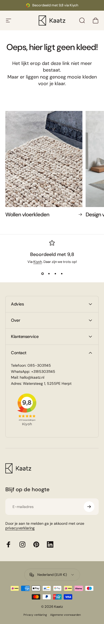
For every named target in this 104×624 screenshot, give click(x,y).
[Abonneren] (89, 506)
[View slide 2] (49, 273)
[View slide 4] (61, 273)
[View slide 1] (42, 273)
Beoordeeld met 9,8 (52, 254)
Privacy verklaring (35, 615)
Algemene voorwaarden (65, 615)
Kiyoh (37, 261)
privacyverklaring (20, 528)
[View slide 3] (55, 273)
